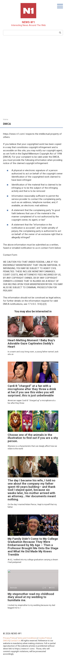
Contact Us (15, 640)
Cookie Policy (44, 638)
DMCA (6, 640)
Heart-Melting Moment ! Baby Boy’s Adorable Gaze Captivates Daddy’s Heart (31, 343)
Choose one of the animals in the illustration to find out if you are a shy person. (33, 438)
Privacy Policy (9, 638)
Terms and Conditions (27, 638)
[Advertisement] (33, 76)
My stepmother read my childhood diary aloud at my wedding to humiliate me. (31, 597)
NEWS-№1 (28, 22)
